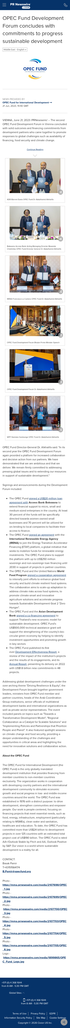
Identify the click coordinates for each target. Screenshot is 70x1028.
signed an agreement (41, 535)
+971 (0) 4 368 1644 (12, 982)
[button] (35, 69)
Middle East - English (14, 49)
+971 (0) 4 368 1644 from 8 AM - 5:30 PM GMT (34, 1001)
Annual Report (18, 664)
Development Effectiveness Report (36, 652)
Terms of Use (20, 1013)
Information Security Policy (18, 1018)
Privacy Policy (38, 1013)
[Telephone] (65, 5)
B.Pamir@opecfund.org (17, 871)
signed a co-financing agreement (35, 616)
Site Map (40, 1018)
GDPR (52, 1013)
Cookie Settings (58, 1018)
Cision (41, 1023)
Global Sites (15, 993)
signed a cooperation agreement (47, 575)
